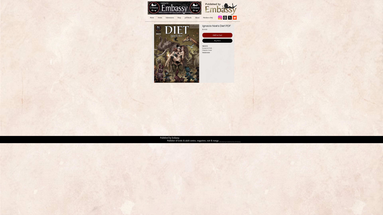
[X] (230, 18)
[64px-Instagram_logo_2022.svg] (220, 18)
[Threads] (225, 18)
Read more (206, 52)
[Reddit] (235, 18)
